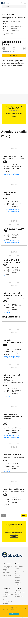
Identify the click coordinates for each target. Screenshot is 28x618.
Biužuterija (7, 173)
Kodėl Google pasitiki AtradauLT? (18, 579)
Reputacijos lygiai (20, 571)
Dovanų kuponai (19, 596)
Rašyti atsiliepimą (14, 55)
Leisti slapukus (14, 614)
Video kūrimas (19, 590)
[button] (25, 3)
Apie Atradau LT (19, 566)
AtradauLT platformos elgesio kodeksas (7, 605)
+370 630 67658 (15, 21)
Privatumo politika (8, 594)
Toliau (23, 515)
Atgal (4, 515)
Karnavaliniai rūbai (14, 174)
